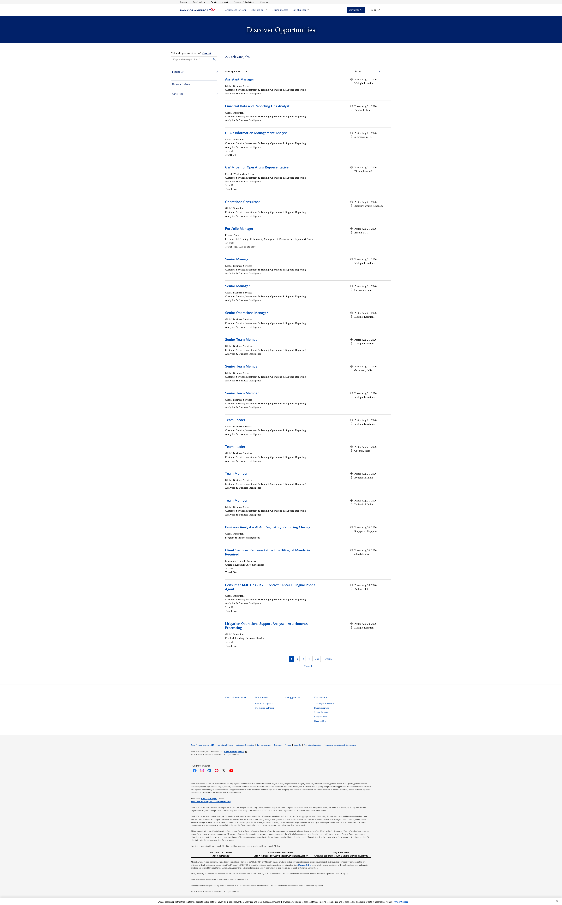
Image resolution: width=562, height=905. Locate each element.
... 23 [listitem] (316, 658)
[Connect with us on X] (224, 770)
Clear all (206, 53)
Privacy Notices (401, 902)
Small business (199, 2)
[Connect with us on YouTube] (231, 770)
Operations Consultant (242, 202)
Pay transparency (264, 745)
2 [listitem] (297, 658)
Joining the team (321, 712)
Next (327, 658)
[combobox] (371, 71)
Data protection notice (245, 745)
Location (176, 72)
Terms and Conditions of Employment (340, 745)
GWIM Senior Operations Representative (257, 167)
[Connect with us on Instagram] (202, 770)
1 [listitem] (291, 658)
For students (299, 9)
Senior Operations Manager (246, 313)
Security (297, 745)
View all (308, 666)
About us (264, 2)
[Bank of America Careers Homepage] (197, 11)
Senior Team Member (242, 340)
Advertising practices (312, 745)
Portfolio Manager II (240, 229)
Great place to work (235, 9)
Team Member (236, 474)
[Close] (557, 901)
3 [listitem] (303, 658)
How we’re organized (264, 703)
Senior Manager (237, 259)
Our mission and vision (264, 708)
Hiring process (280, 9)
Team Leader (235, 420)
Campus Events (320, 717)
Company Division (181, 84)
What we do (257, 9)
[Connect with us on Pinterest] (216, 770)
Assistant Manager (239, 79)
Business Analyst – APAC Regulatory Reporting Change (267, 527)
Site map (278, 745)
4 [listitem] (309, 658)
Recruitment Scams (225, 745)
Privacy (288, 745)
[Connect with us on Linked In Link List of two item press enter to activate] (209, 770)
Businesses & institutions (244, 2)
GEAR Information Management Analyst (256, 133)
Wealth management (219, 2)
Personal (183, 2)
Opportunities (319, 721)
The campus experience (324, 703)
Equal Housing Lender (235, 751)
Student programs (321, 708)
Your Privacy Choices (200, 745)
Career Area (177, 94)
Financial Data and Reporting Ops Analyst (257, 106)
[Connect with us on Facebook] (194, 770)
